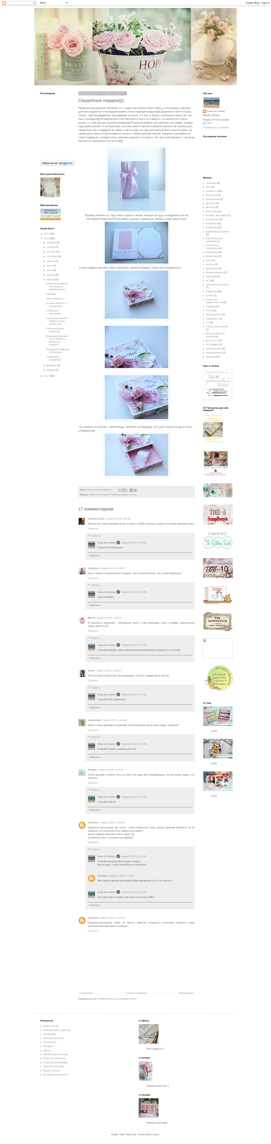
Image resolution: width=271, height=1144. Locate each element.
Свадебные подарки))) (53, 358)
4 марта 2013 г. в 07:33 (133, 797)
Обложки (51, 294)
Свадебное (212, 318)
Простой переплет (53, 1066)
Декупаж (210, 203)
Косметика (212, 256)
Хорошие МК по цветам (56, 1030)
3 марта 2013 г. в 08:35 (133, 542)
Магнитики (212, 268)
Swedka (92, 769)
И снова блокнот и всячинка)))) (56, 304)
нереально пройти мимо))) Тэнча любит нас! (56, 321)
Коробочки (212, 252)
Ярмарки (211, 356)
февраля (52, 365)
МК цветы (48, 1046)
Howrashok (94, 720)
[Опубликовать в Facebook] (132, 490)
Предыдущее (186, 993)
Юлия (91, 670)
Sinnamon (93, 568)
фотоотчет (212, 340)
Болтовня (211, 195)
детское (210, 207)
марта (50, 279)
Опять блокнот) (54, 298)
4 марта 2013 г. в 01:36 (110, 769)
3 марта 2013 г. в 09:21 (109, 618)
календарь (212, 211)
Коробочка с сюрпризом (213, 246)
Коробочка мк (50, 1026)
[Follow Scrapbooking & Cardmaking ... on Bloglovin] (57, 165)
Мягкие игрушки (215, 272)
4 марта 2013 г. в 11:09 (121, 876)
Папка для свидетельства (123, 494)
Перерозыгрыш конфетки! (55, 330)
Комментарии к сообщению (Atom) (117, 998)
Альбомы (211, 183)
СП (207, 322)
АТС (208, 187)
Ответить (93, 528)
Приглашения (214, 314)
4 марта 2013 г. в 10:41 (112, 822)
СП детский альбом (217, 326)
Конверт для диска (216, 215)
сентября (52, 256)
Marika (92, 618)
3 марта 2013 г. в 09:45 (133, 645)
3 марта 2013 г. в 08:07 (113, 568)
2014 (47, 233)
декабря (52, 242)
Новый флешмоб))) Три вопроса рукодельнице (57, 286)
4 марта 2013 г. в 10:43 (133, 856)
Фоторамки (212, 344)
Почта (209, 310)
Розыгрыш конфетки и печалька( (57, 351)
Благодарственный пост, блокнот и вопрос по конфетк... (57, 340)
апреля (51, 275)
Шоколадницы (214, 352)
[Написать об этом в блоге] (124, 490)
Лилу (208, 260)
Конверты (211, 223)
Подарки (211, 306)
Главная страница (136, 993)
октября (51, 251)
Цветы (47, 1050)
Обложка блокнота (53, 1038)
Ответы (95, 535)
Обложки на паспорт (217, 284)
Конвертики (212, 219)
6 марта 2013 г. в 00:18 (112, 918)
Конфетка (211, 227)
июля (50, 265)
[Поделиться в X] (128, 490)
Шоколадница (214, 348)
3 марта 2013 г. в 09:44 (114, 720)
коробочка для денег (99, 494)
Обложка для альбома (55, 1054)
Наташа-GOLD (96, 518)
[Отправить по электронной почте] (120, 490)
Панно (209, 295)
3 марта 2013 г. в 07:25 (118, 518)
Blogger (155, 1134)
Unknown (93, 822)
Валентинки (212, 199)
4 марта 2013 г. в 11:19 (133, 892)
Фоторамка (49, 1034)
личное (210, 264)
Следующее (86, 993)
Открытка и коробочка (53, 312)
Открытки (211, 291)
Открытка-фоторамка (55, 1062)
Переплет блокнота (54, 1058)
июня (50, 270)
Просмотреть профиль (216, 127)
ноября (51, 247)
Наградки (211, 276)
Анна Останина (106, 542)
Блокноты (211, 191)
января (51, 370)
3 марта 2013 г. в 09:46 (133, 694)
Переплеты (49, 1042)
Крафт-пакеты (51, 1070)
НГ (207, 280)
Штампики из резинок (55, 1074)
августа (51, 261)
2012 (47, 376)
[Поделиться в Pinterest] (135, 490)
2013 (47, 238)
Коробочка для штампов (214, 240)
